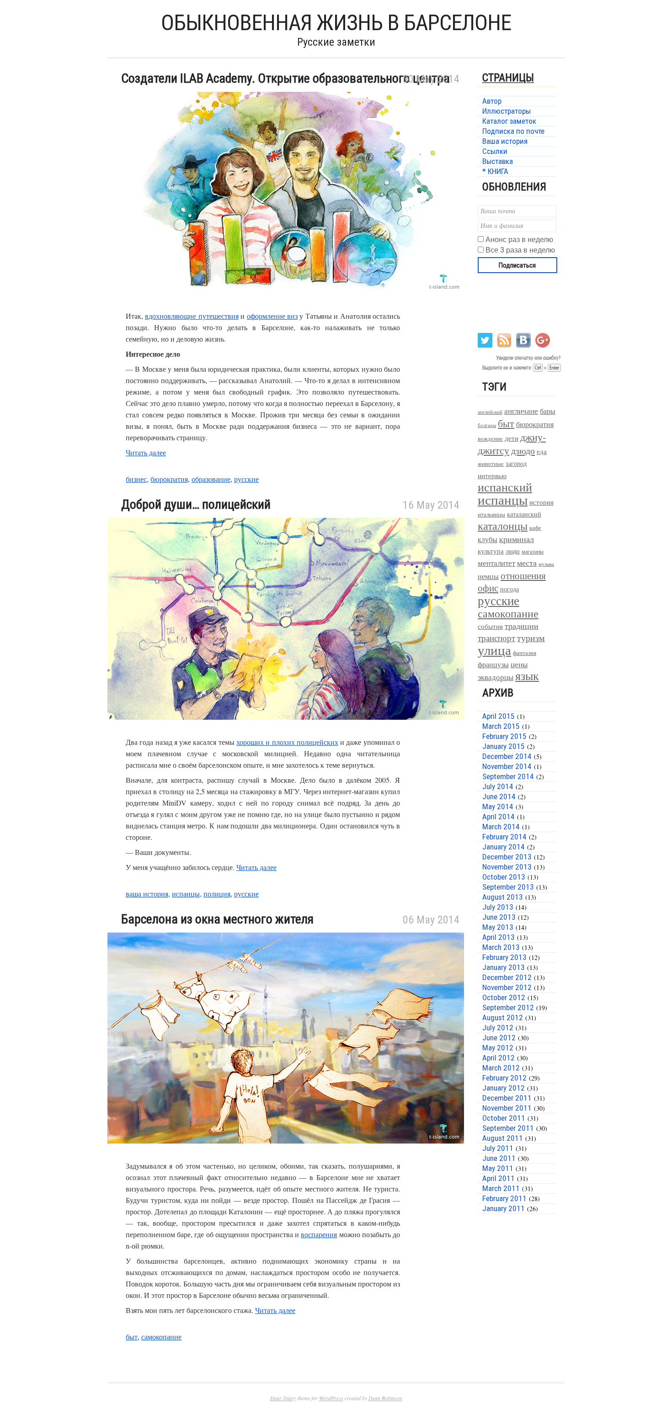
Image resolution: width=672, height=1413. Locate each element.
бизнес (136, 479)
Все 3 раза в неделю (520, 250)
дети (511, 438)
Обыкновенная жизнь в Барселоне (336, 23)
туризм (531, 638)
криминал (516, 538)
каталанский (524, 514)
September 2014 (508, 776)
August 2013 (502, 897)
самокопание (161, 1336)
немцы (488, 576)
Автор (491, 100)
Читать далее (146, 452)
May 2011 (497, 1168)
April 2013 (498, 937)
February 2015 (504, 736)
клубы (487, 539)
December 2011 (507, 1097)
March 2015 (501, 726)
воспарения (319, 1234)
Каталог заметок (509, 121)
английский (490, 411)
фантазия (524, 653)
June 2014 (499, 796)
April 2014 (498, 816)
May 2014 (497, 806)
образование (211, 479)
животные (491, 464)
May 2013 (497, 927)
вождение (490, 439)
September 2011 (508, 1128)
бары (547, 411)
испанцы (186, 893)
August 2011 (502, 1138)
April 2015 (498, 716)
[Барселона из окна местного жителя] (285, 1154)
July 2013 (497, 907)
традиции (522, 625)
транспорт (496, 637)
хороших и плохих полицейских (287, 742)
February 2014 (504, 836)
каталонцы (503, 525)
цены (519, 664)
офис (488, 587)
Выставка (497, 161)
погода (509, 589)
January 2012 (503, 1087)
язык (527, 675)
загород (516, 463)
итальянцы (491, 514)
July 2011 (497, 1148)
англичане (521, 411)
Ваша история (505, 141)
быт (132, 1336)
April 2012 (498, 1057)
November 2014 (507, 766)
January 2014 (503, 846)
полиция (216, 893)
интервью (492, 475)
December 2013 (507, 856)
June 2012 (499, 1037)
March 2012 (501, 1067)
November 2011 (507, 1107)
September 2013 (508, 886)
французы (493, 664)
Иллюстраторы (506, 111)
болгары (487, 425)
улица (494, 650)
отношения (523, 575)
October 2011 (503, 1118)
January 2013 (503, 967)
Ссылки (494, 151)
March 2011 (501, 1188)
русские (246, 479)
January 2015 (503, 746)
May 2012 (497, 1047)
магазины (533, 551)
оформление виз (272, 316)
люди (513, 551)
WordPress (331, 1398)
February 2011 (504, 1198)
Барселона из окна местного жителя (217, 919)
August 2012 (502, 1017)
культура (491, 550)
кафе (535, 528)
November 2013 (507, 866)
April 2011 (498, 1178)
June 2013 (499, 917)
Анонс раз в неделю (519, 239)
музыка (546, 564)
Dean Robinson (385, 1398)
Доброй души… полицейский (196, 504)
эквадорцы (495, 677)
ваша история (147, 893)
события (490, 626)
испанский (505, 487)
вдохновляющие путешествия (191, 316)
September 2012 (508, 1007)
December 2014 (507, 756)
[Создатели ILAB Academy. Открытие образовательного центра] (285, 304)
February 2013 (504, 957)
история (541, 502)
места (527, 563)
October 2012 (503, 997)
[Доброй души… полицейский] (285, 730)
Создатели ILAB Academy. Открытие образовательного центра (285, 78)
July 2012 (497, 1027)
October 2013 (503, 876)
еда (542, 451)
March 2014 (501, 826)
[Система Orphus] (520, 371)
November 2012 (507, 987)
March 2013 (501, 947)
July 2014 (497, 786)
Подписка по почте (513, 131)
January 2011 (503, 1208)
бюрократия (169, 479)
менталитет (496, 563)
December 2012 (507, 977)
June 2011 (499, 1158)
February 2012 (504, 1077)
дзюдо (523, 450)
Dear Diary (283, 1398)
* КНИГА (495, 171)
